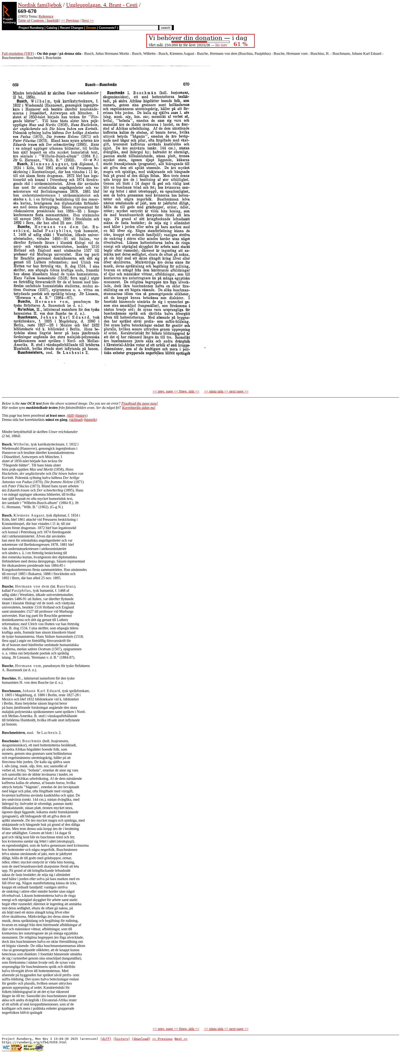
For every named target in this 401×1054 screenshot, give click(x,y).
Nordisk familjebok (40, 5)
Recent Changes (71, 27)
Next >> (87, 21)
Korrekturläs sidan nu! (138, 408)
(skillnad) (76, 420)
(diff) (70, 415)
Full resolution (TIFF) (18, 53)
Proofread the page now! (139, 403)
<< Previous (70, 21)
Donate (91, 27)
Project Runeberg (31, 27)
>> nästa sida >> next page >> (226, 391)
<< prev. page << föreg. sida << (176, 391)
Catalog (51, 27)
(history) (81, 415)
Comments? (107, 27)
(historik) (90, 420)
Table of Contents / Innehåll (38, 21)
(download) (141, 1039)
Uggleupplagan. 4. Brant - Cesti (102, 5)
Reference (46, 16)
